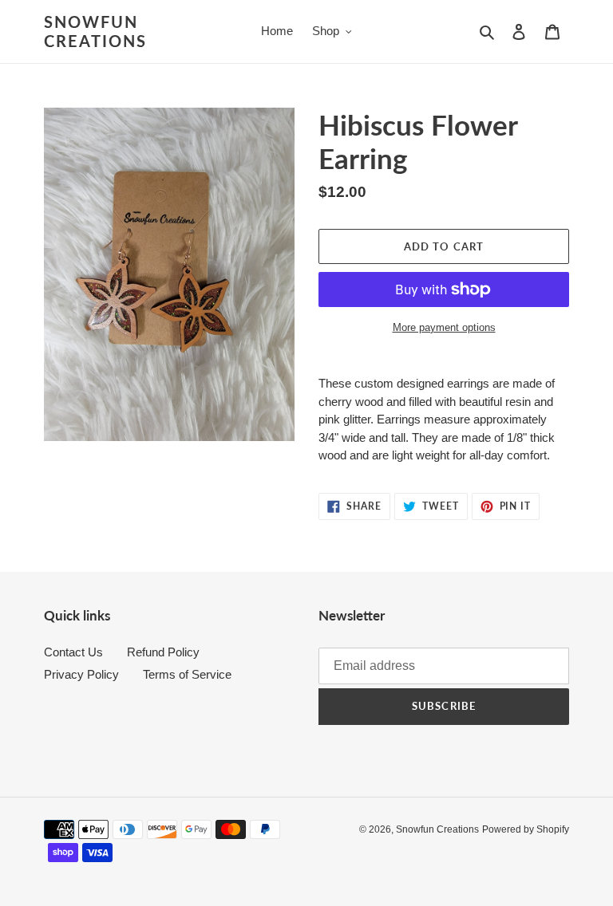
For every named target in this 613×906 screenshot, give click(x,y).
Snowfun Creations (95, 31)
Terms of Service (187, 674)
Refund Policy (163, 652)
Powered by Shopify (525, 829)
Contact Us (73, 652)
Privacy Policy (81, 674)
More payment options (444, 327)
